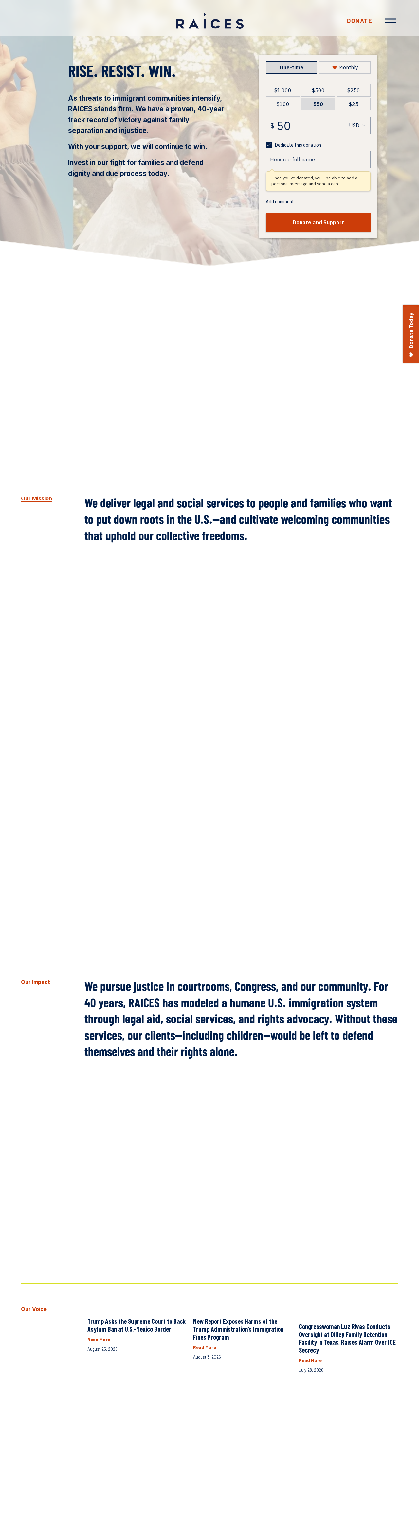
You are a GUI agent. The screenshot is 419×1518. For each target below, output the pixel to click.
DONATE (360, 20)
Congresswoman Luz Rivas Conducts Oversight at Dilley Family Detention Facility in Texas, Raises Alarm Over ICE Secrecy (347, 1338)
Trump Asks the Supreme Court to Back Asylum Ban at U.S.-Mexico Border (136, 1325)
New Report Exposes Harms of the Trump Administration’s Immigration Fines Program (238, 1329)
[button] (387, 1294)
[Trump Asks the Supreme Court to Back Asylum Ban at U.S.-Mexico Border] (137, 1307)
